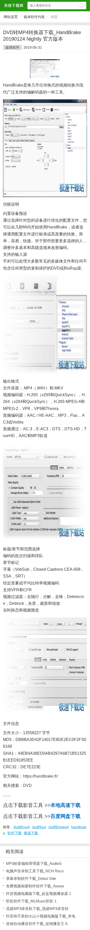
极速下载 (31, 833)
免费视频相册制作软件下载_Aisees (35, 886)
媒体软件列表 (34, 17)
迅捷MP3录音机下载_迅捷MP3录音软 (37, 908)
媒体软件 (13, 47)
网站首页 (11, 17)
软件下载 (15, 833)
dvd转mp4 (22, 827)
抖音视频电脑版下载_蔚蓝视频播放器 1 (38, 893)
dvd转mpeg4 (58, 827)
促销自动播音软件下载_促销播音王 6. (37, 923)
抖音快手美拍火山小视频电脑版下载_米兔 (41, 916)
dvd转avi (39, 827)
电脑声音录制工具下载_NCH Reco (35, 871)
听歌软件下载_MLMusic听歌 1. (31, 901)
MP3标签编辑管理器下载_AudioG (34, 863)
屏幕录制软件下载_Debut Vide (31, 878)
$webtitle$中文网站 (13, 5)
